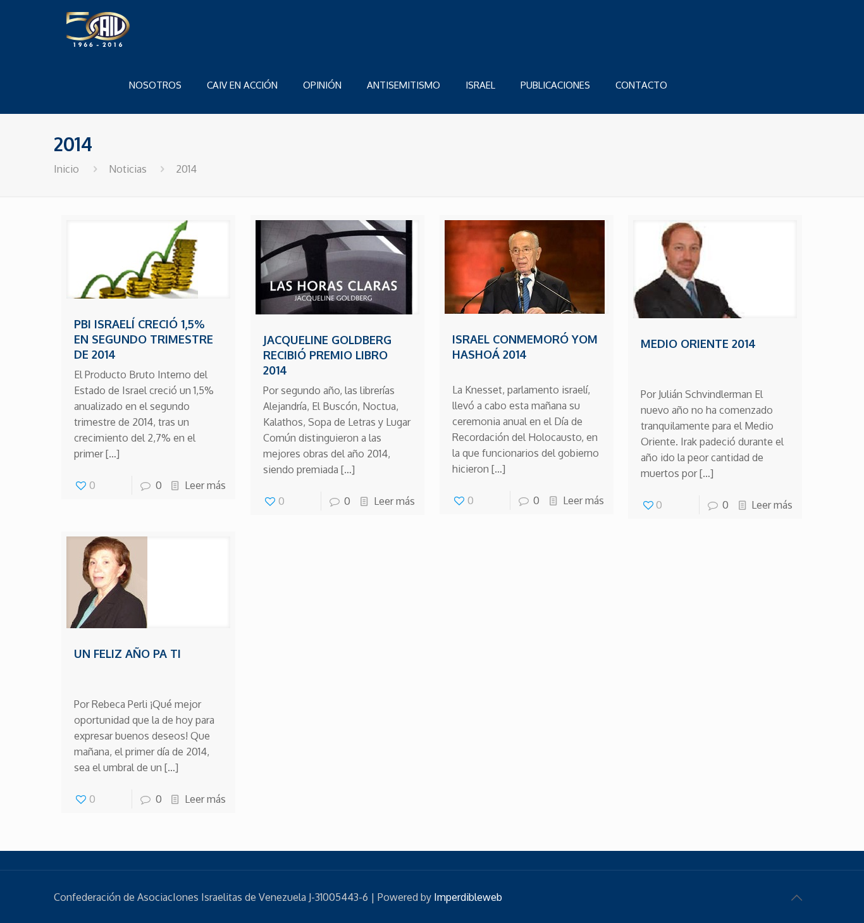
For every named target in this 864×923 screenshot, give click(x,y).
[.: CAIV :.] (129, 28)
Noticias (128, 169)
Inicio (66, 169)
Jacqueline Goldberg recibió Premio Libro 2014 (327, 355)
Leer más (205, 485)
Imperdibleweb (468, 897)
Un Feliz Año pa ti (127, 653)
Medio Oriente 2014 (698, 343)
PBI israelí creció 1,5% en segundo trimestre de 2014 (143, 339)
